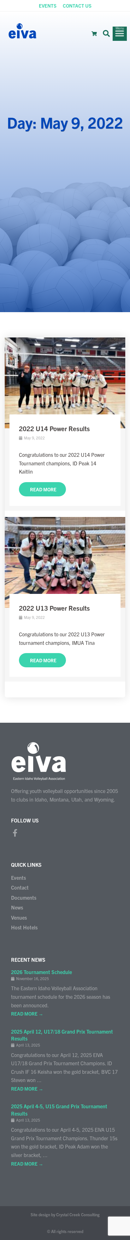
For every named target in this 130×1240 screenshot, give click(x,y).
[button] (106, 33)
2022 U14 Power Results (54, 428)
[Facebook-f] (15, 833)
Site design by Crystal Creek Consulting (65, 1214)
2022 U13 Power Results (54, 608)
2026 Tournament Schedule (41, 972)
